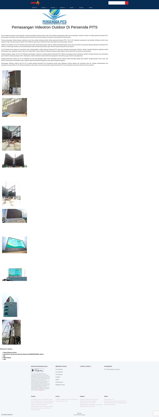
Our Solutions (59, 372)
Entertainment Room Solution (95, 404)
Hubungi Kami (59, 382)
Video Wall (33, 402)
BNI (4, 356)
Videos (90, 7)
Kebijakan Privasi (60, 384)
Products (43, 7)
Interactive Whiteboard (48, 401)
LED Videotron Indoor (36, 399)
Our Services (58, 374)
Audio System (34, 408)
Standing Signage (48, 402)
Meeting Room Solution (85, 401)
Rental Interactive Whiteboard (111, 401)
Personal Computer (35, 409)
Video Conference (44, 406)
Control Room (92, 402)
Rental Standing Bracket (110, 404)
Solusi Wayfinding (84, 404)
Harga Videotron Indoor (10, 352)
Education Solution (93, 399)
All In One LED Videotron (36, 401)
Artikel (57, 379)
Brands (71, 7)
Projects (81, 7)
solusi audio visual (42, 373)
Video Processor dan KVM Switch (39, 404)
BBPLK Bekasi (7, 357)
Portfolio (57, 377)
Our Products (59, 369)
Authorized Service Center (61, 401)
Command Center (84, 402)
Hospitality (93, 401)
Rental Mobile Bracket (122, 402)
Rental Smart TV (122, 401)
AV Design (57, 399)
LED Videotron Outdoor (47, 399)
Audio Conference (35, 406)
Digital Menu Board (84, 406)
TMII (4, 359)
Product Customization (72, 399)
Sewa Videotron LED (109, 399)
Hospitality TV (48, 408)
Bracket (51, 406)
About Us (34, 7)
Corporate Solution (84, 399)
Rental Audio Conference (110, 402)
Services (53, 7)
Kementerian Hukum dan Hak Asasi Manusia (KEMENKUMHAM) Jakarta (23, 354)
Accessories (41, 408)
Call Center (92, 406)
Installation (63, 399)
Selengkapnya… (42, 389)
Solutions (62, 7)
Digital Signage (40, 402)
